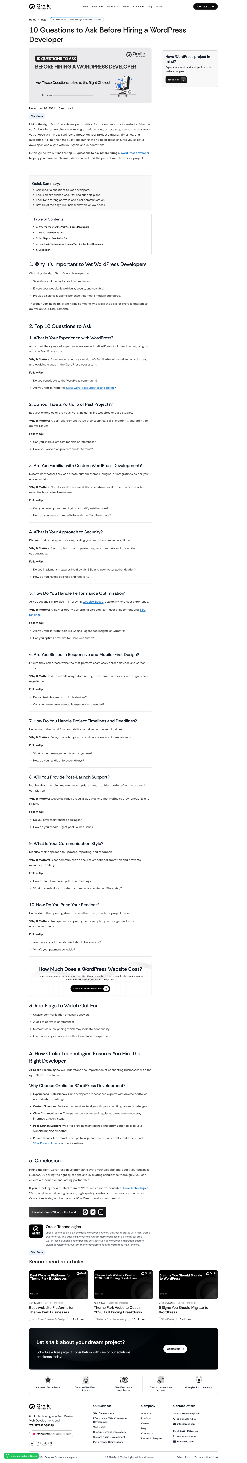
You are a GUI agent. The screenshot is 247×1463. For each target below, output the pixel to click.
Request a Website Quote (23, 1455)
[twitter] (50, 1443)
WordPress (37, 116)
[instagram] (44, 1443)
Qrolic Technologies (55, 1302)
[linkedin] (31, 1443)
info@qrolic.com (186, 1423)
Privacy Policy (184, 1457)
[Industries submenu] (118, 7)
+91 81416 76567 (186, 1418)
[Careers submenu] (143, 7)
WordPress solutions (46, 1143)
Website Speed (93, 601)
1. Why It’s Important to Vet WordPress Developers (62, 226)
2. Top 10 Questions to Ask (50, 232)
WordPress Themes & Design (48, 1319)
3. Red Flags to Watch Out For (51, 238)
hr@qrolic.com (185, 1441)
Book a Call (173, 79)
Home (32, 19)
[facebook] (38, 1443)
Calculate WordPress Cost (87, 988)
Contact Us (204, 6)
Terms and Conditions (206, 1457)
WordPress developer (134, 153)
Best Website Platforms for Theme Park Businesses (51, 1310)
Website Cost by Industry (111, 1319)
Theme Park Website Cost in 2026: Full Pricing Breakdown (118, 1310)
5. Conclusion (43, 249)
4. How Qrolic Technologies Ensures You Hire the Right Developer (69, 244)
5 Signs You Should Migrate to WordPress (183, 1310)
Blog (43, 19)
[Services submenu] (102, 7)
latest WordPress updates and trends (89, 388)
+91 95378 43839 (186, 1436)
